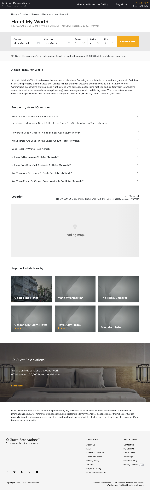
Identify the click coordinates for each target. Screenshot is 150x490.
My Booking (103, 4)
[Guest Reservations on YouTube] (35, 472)
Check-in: (17, 39)
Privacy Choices (130, 464)
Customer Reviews (95, 452)
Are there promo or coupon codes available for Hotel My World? (47, 181)
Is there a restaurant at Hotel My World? (34, 157)
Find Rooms (127, 41)
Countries (24, 14)
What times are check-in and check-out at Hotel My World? (45, 140)
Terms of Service (94, 456)
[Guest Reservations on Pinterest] (29, 472)
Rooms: (78, 39)
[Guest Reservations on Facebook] (8, 472)
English (119, 4)
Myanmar (35, 14)
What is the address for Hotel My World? (34, 116)
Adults (93, 39)
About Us (90, 444)
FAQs (88, 448)
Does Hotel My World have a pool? (30, 149)
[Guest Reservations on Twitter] (14, 472)
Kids (106, 39)
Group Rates (129, 452)
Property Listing (93, 468)
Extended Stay (130, 460)
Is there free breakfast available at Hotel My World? (41, 165)
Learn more (120, 56)
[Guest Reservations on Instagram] (22, 472)
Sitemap (90, 464)
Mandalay (46, 14)
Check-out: (49, 39)
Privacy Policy (92, 460)
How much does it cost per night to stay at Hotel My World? (45, 132)
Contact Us (128, 444)
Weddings (128, 456)
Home (14, 14)
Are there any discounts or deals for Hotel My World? (41, 173)
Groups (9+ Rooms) (86, 4)
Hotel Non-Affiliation (96, 472)
